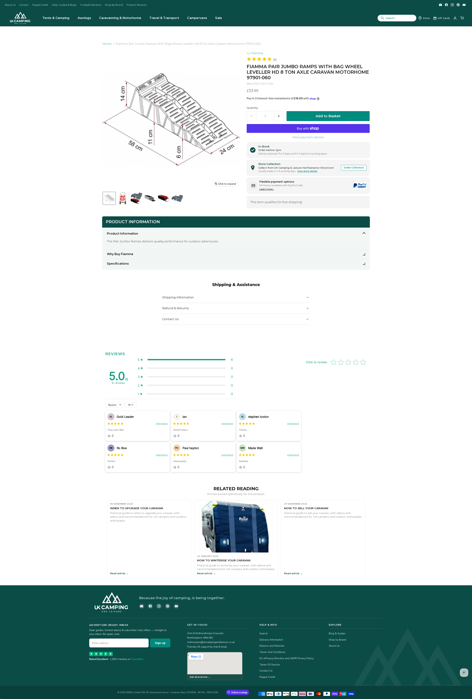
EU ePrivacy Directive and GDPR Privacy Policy (286, 658)
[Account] (455, 18)
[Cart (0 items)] (462, 18)
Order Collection (354, 167)
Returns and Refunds (271, 646)
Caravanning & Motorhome (120, 18)
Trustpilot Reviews (90, 5)
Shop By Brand (114, 5)
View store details (307, 171)
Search (263, 633)
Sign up (160, 643)
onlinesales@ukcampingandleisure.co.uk (211, 642)
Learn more (266, 189)
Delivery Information (271, 640)
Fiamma (257, 53)
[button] (109, 198)
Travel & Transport (164, 18)
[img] (259, 59)
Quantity (252, 107)
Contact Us (266, 670)
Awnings (84, 18)
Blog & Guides (337, 633)
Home (107, 44)
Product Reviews (136, 5)
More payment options (308, 137)
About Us (10, 5)
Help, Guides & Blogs (64, 5)
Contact (24, 5)
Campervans (197, 18)
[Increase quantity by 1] (279, 116)
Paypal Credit (40, 5)
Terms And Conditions (272, 652)
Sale (218, 18)
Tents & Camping (56, 18)
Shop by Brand (337, 640)
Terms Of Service (269, 664)
